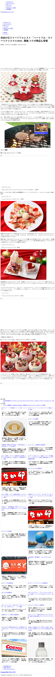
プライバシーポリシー (9, 669)
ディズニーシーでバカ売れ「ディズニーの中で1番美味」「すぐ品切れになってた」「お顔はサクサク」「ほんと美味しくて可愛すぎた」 (41, 552)
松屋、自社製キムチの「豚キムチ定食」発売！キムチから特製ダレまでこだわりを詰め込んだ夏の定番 (41, 634)
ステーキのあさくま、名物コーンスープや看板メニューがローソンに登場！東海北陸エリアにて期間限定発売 (41, 463)
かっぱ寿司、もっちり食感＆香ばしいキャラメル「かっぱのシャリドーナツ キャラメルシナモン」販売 (14, 502)
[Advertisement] (27, 17)
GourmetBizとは (7, 666)
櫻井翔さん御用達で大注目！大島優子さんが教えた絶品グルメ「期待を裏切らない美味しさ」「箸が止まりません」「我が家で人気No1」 (14, 451)
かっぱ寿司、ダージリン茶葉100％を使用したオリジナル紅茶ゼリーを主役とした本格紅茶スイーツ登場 (14, 463)
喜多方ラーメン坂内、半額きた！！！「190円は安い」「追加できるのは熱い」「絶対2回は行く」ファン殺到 (13, 619)
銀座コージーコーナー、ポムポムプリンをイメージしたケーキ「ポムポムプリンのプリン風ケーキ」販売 (41, 502)
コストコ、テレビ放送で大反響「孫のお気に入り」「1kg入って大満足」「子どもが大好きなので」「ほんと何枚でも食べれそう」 (14, 535)
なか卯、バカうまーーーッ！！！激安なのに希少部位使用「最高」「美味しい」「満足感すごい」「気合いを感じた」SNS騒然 (14, 489)
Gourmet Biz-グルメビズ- (8, 672)
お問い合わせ (6, 667)
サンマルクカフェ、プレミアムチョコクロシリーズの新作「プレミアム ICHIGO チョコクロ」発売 (41, 600)
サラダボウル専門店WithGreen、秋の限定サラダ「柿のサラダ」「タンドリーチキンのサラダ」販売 (14, 634)
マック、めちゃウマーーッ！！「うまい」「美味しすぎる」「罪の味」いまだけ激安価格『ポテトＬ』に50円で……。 (41, 473)
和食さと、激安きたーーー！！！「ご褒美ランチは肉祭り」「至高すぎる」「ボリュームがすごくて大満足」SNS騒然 (14, 578)
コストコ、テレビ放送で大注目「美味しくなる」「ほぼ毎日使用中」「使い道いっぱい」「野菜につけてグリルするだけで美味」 (40, 423)
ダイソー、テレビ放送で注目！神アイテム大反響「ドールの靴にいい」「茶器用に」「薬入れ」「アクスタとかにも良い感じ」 (14, 414)
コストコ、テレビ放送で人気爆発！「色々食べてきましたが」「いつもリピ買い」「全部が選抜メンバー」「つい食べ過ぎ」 (14, 660)
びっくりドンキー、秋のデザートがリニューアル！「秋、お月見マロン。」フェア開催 (14, 610)
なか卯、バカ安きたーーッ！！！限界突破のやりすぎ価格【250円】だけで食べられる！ (41, 526)
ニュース (8, 6)
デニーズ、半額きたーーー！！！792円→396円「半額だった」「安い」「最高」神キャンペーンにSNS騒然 (14, 587)
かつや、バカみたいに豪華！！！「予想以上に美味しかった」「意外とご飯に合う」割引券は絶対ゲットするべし (14, 597)
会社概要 (8, 9)
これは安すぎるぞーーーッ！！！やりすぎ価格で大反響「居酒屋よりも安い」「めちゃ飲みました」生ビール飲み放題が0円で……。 (41, 449)
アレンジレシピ (10, 3)
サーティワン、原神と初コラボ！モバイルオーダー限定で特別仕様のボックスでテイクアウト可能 (41, 622)
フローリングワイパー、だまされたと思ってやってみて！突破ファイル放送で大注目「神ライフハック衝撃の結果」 (41, 414)
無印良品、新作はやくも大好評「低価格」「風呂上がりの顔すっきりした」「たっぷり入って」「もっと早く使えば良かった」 (41, 660)
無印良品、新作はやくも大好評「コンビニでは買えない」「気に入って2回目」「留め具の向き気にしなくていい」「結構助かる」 (41, 563)
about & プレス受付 (11, 7)
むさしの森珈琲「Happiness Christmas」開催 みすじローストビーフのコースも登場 (24, 405)
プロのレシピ (9, 1)
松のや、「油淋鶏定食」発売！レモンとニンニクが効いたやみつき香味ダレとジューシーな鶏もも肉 (14, 514)
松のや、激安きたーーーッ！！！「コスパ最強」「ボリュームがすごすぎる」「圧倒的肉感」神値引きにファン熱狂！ (40, 609)
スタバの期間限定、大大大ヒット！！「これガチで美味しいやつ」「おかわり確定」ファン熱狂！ (41, 587)
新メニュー (9, 4)
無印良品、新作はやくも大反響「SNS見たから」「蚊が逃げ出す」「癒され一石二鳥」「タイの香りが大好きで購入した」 (14, 440)
